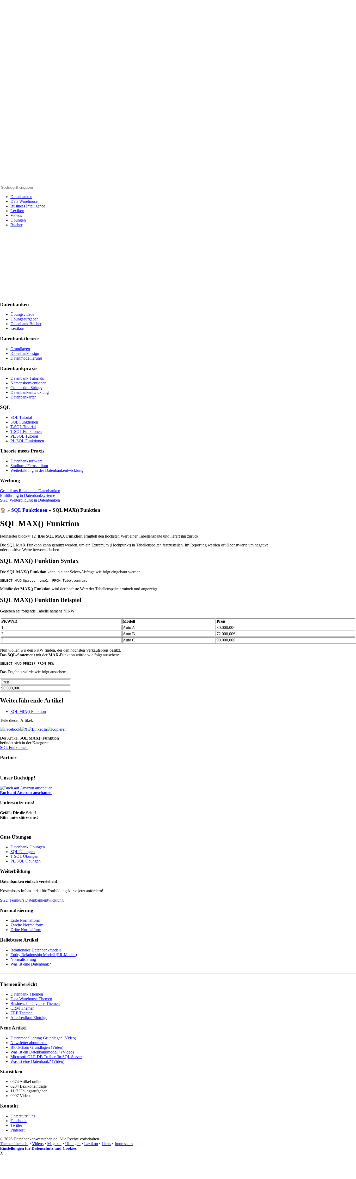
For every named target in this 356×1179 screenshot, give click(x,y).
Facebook (18, 1120)
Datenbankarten (23, 397)
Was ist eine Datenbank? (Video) (37, 1061)
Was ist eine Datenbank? (30, 964)
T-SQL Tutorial (23, 427)
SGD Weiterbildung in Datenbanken (30, 500)
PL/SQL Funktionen (27, 441)
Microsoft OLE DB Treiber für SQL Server (46, 1057)
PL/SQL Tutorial (24, 436)
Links (106, 1143)
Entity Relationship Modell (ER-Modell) (43, 954)
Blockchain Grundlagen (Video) (36, 1047)
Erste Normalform (25, 920)
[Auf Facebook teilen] (10, 729)
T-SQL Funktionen (26, 431)
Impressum (124, 1143)
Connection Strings (26, 387)
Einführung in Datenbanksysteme (27, 495)
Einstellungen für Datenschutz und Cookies (38, 1148)
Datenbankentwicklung (29, 392)
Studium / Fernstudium (29, 465)
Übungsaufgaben (24, 319)
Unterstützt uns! (23, 1116)
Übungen (18, 220)
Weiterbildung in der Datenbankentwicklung (46, 470)
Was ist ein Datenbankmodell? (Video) (42, 1052)
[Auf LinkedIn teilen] (37, 729)
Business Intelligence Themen (35, 1003)
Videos (16, 215)
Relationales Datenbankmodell (35, 950)
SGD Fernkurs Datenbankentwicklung (32, 900)
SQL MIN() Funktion (28, 711)
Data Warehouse (24, 201)
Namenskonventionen (28, 383)
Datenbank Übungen (27, 847)
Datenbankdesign (24, 353)
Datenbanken (21, 196)
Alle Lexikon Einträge (28, 1017)
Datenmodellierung (26, 358)
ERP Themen (21, 1013)
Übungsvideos (22, 314)
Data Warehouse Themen (31, 999)
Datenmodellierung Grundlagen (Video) (43, 1038)
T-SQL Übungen (24, 856)
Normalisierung (23, 959)
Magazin (54, 1143)
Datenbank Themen (26, 994)
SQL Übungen (22, 851)
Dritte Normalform (25, 929)
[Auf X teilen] (24, 729)
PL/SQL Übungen (25, 861)
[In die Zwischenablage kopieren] (56, 729)
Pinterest (17, 1130)
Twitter (16, 1125)
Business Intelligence (27, 206)
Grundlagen (20, 349)
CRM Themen (22, 1008)
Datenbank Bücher (25, 323)
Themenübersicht (14, 1143)
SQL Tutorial (21, 417)
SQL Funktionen (24, 422)
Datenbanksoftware (26, 461)
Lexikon (17, 211)
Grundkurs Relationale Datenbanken (30, 491)
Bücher (16, 225)
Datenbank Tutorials (27, 378)
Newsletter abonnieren (28, 1042)
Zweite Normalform (26, 925)
